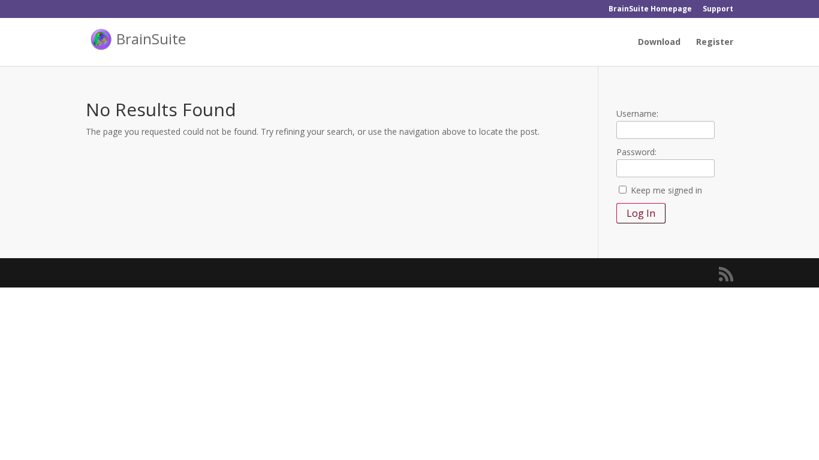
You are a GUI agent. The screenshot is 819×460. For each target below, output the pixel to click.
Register (714, 42)
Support (718, 9)
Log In (641, 213)
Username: (637, 113)
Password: (636, 152)
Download (659, 42)
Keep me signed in (666, 190)
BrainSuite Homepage (650, 9)
